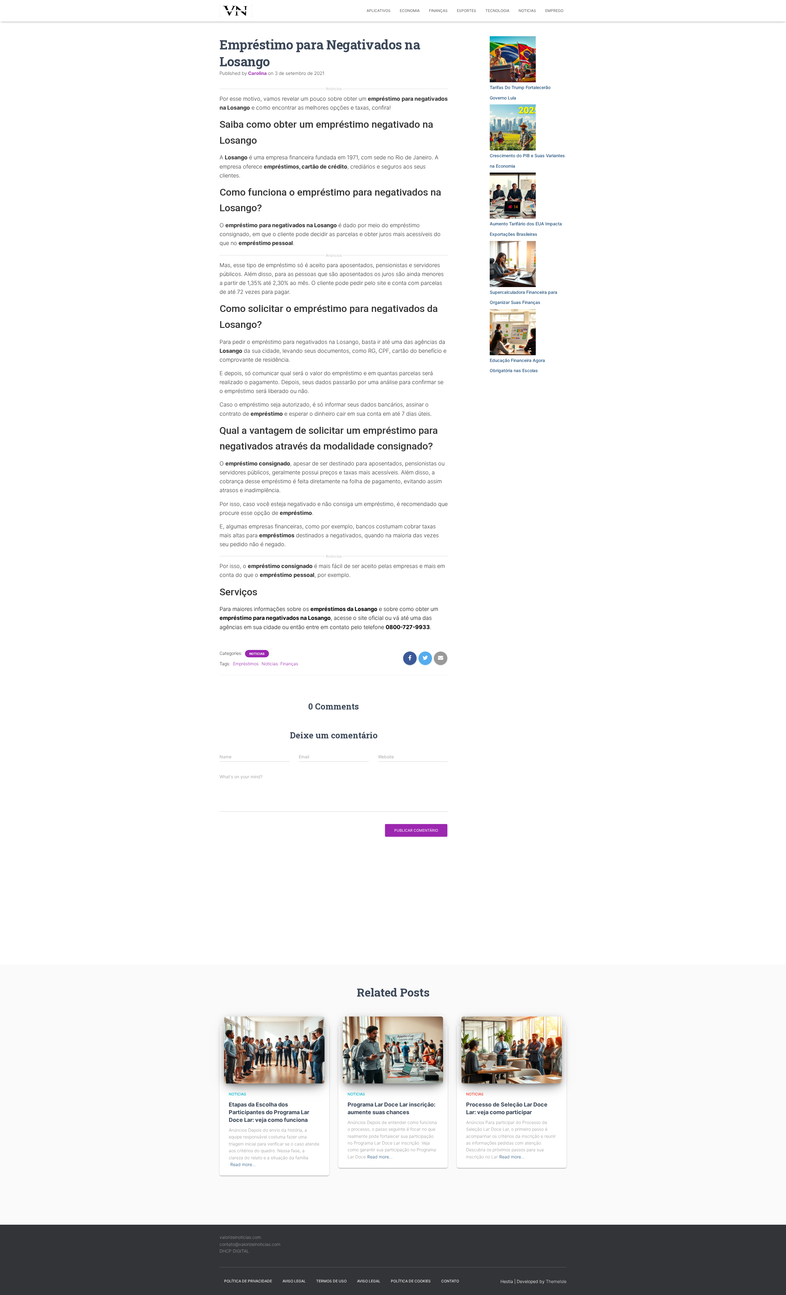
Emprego (554, 10)
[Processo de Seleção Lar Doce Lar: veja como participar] (511, 1049)
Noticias (527, 10)
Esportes (466, 10)
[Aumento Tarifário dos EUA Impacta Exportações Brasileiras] (513, 196)
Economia (410, 10)
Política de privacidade (248, 1281)
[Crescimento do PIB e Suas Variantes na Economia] (513, 127)
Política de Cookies (411, 1281)
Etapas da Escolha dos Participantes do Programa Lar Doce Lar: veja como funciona (269, 1112)
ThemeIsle (556, 1281)
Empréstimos (246, 663)
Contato (450, 1281)
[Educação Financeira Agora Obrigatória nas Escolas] (513, 332)
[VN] (236, 10)
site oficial (370, 618)
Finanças (438, 10)
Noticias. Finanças (280, 663)
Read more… (243, 1164)
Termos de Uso (331, 1281)
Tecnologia (497, 10)
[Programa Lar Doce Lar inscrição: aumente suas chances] (393, 1049)
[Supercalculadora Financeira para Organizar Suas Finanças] (513, 264)
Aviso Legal (294, 1281)
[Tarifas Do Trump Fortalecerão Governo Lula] (513, 59)
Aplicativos (379, 10)
